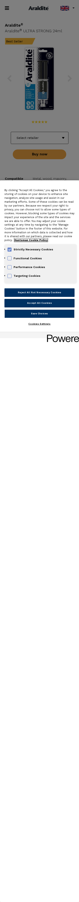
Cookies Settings (39, 323)
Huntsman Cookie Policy (31, 240)
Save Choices (39, 313)
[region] (39, 541)
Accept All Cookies (39, 303)
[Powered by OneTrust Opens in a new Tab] (61, 335)
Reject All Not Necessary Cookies (39, 292)
